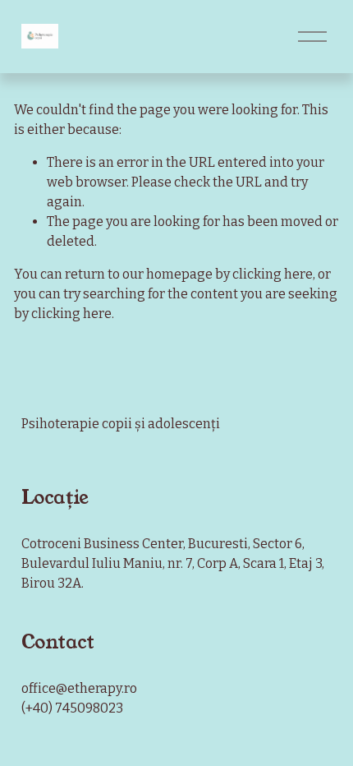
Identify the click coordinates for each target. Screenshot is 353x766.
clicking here (272, 274)
